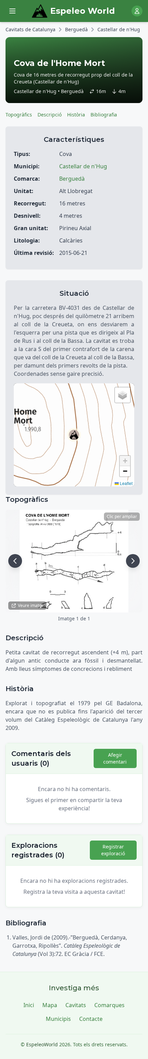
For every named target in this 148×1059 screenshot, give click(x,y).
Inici (28, 1005)
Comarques (109, 1005)
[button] (74, 435)
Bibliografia (104, 114)
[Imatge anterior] (15, 561)
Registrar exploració (113, 850)
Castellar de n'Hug (118, 29)
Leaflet (126, 483)
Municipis (58, 1019)
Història (76, 114)
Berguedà (76, 29)
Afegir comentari (115, 758)
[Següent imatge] (133, 561)
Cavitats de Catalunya (30, 29)
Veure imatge (31, 605)
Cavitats (75, 1005)
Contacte (91, 1019)
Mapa (49, 1005)
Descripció (50, 114)
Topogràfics (19, 114)
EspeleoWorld (42, 1044)
